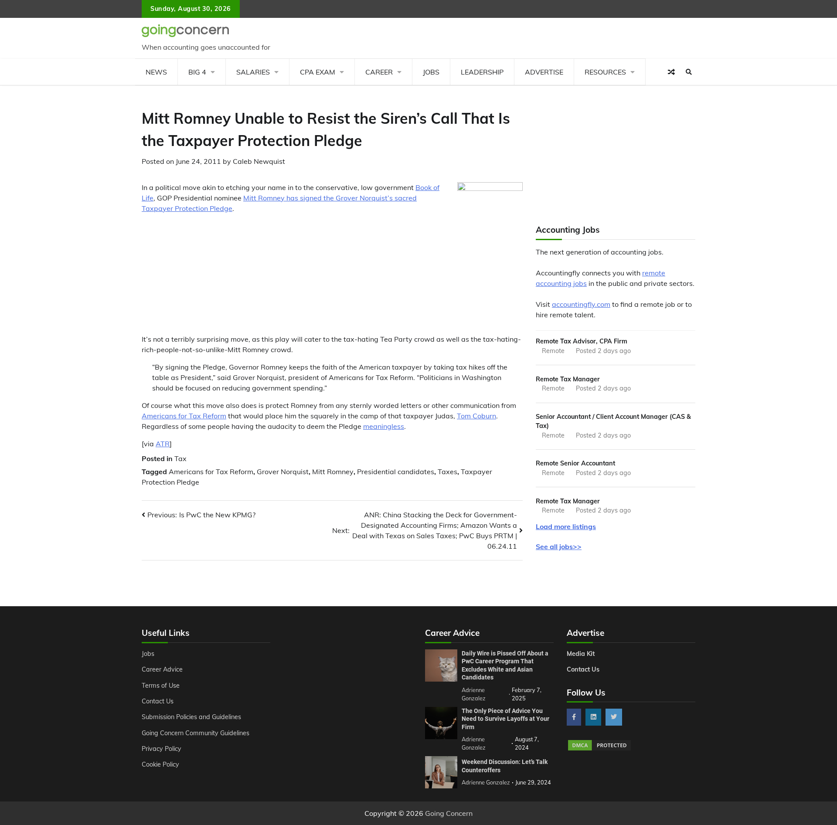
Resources (605, 72)
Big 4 (197, 72)
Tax (180, 458)
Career (379, 72)
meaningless (383, 426)
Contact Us (158, 701)
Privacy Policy (161, 749)
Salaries (253, 72)
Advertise (544, 72)
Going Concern (449, 813)
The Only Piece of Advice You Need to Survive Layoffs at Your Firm (505, 718)
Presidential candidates (395, 471)
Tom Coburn (476, 415)
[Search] (688, 71)
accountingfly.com (581, 304)
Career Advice (162, 669)
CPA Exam (317, 72)
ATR (163, 443)
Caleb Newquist (259, 161)
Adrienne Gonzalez (486, 782)
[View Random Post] (671, 71)
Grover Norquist (283, 471)
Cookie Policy (160, 764)
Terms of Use (161, 685)
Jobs (431, 72)
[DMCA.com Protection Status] (599, 749)
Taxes (447, 471)
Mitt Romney (333, 471)
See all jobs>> (559, 546)
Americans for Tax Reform (184, 415)
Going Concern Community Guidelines (195, 733)
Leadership (482, 72)
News (156, 72)
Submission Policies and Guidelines (191, 717)
